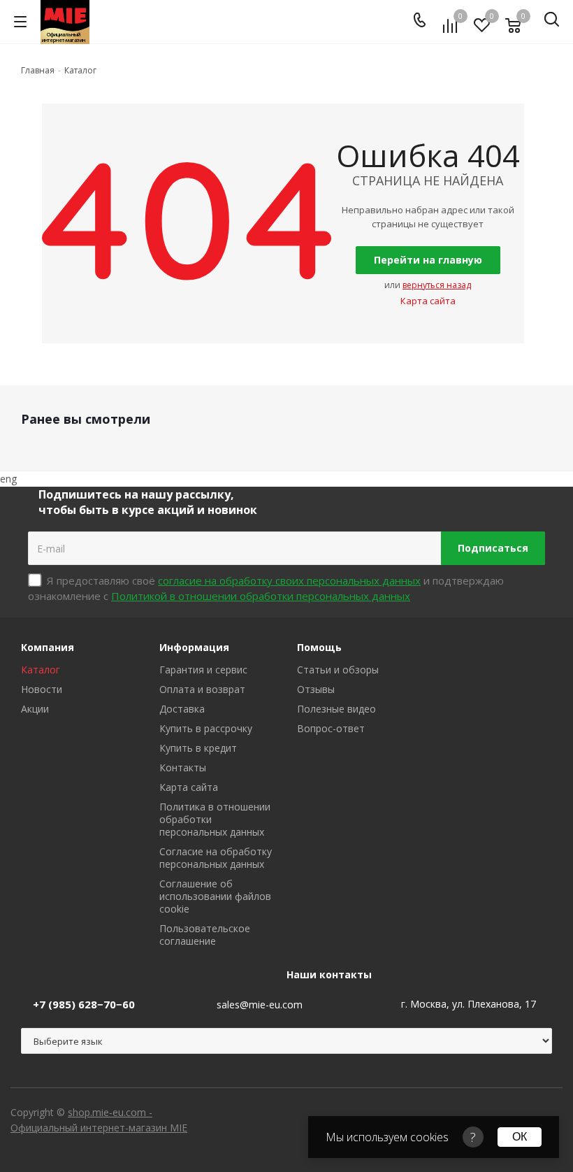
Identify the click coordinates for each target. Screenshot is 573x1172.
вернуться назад (436, 285)
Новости (41, 689)
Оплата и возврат (202, 689)
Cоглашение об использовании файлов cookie (215, 896)
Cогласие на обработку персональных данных (215, 858)
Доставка (182, 708)
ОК (519, 1137)
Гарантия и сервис (203, 669)
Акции (35, 708)
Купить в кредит (198, 748)
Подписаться (493, 548)
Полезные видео (336, 708)
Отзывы (316, 689)
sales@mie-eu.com (260, 1004)
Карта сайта (428, 300)
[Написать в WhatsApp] (111, 23)
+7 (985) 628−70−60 (84, 1004)
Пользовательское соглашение (204, 935)
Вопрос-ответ (331, 728)
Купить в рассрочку (205, 728)
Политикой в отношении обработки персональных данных (260, 596)
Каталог (40, 669)
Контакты (182, 767)
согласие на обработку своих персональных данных (289, 580)
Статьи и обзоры (338, 669)
